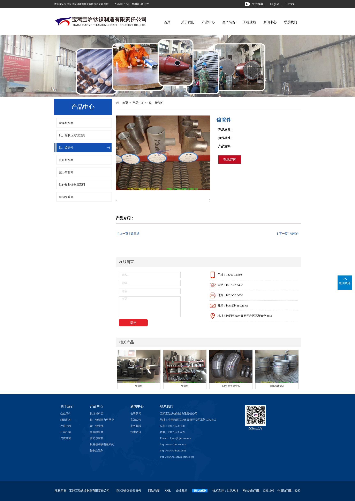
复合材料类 (66, 160)
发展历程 (65, 425)
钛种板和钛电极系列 (72, 184)
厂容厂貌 (65, 432)
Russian (290, 4)
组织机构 (65, 419)
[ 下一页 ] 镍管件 (288, 233)
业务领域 (135, 425)
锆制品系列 (66, 197)
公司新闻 (135, 413)
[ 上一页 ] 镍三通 (128, 233)
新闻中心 (270, 22)
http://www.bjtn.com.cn (173, 444)
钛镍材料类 (66, 123)
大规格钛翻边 (277, 385)
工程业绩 (249, 22)
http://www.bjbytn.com (173, 450)
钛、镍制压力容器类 (72, 135)
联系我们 (290, 22)
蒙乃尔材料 (66, 172)
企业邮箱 (181, 490)
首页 (167, 22)
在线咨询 (229, 159)
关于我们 (187, 22)
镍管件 (139, 385)
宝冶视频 (257, 4)
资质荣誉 (65, 438)
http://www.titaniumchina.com (177, 456)
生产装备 (228, 22)
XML (168, 490)
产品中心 (208, 22)
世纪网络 (232, 490)
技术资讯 (135, 432)
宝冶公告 (135, 419)
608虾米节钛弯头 (231, 385)
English (274, 4)
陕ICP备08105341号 (128, 490)
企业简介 (65, 413)
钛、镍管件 (66, 147)
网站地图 (154, 490)
